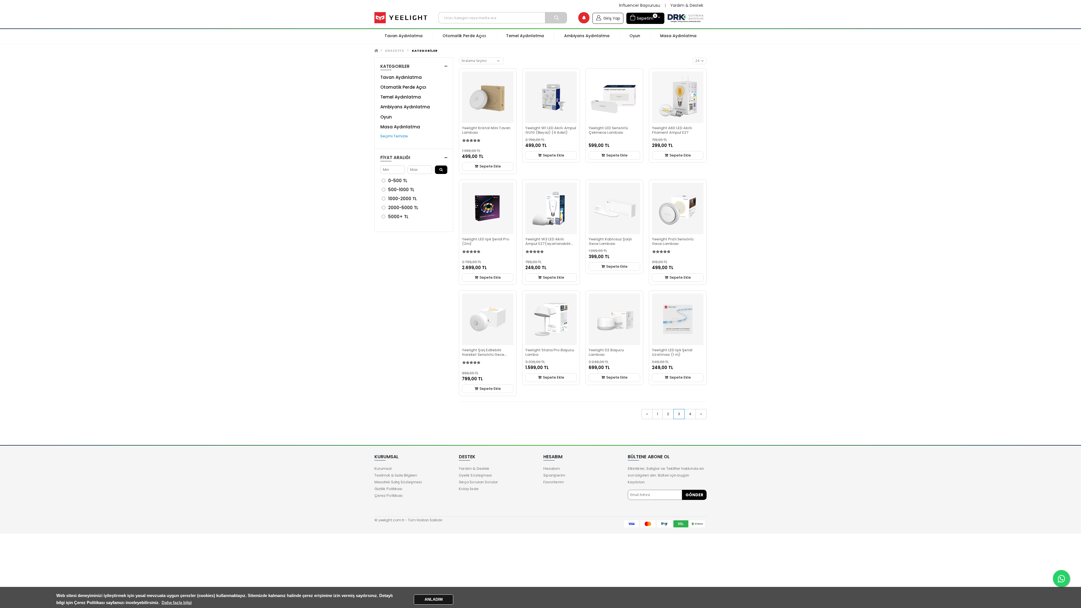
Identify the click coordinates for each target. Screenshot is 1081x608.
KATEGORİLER (425, 50)
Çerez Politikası (388, 495)
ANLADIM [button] (434, 599)
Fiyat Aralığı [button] (395, 157)
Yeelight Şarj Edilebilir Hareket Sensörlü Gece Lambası (483, 354)
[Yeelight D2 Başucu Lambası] (614, 319)
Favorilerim (553, 482)
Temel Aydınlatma (400, 97)
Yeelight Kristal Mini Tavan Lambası (486, 130)
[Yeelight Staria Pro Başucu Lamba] (551, 319)
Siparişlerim (554, 475)
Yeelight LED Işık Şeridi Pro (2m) (485, 241)
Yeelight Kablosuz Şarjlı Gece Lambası (610, 241)
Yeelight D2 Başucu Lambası (606, 352)
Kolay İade (469, 488)
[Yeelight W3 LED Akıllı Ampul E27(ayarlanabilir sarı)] (551, 208)
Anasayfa (394, 50)
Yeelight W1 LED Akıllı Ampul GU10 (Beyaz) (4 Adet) (550, 130)
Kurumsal (383, 468)
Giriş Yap (611, 18)
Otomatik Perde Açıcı (403, 87)
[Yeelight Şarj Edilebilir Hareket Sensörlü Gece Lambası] (487, 319)
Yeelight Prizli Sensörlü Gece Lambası (672, 241)
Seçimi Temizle (394, 136)
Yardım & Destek (686, 5)
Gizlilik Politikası (388, 488)
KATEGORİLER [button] (395, 66)
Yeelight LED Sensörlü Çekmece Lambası (608, 130)
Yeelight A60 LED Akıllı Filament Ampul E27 (672, 130)
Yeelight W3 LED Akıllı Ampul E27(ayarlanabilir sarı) (548, 243)
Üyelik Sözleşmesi (475, 475)
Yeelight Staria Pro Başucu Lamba (549, 352)
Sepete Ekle (490, 166)
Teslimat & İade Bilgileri (395, 475)
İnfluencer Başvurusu (639, 5)
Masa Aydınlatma (400, 127)
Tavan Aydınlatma (401, 77)
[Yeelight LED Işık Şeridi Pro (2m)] (487, 208)
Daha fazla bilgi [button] (177, 602)
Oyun (386, 117)
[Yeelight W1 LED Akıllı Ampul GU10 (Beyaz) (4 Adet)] (551, 97)
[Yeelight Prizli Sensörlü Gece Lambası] (677, 208)
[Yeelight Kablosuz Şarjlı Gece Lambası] (614, 208)
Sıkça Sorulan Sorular (478, 482)
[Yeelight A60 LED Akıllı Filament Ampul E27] (677, 97)
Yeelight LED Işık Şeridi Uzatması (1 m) (672, 352)
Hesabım (551, 468)
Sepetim (646, 17)
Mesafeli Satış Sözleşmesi (398, 482)
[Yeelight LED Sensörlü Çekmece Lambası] (614, 97)
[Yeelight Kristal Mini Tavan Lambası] (487, 97)
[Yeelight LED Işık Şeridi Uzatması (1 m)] (677, 319)
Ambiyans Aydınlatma (405, 107)
